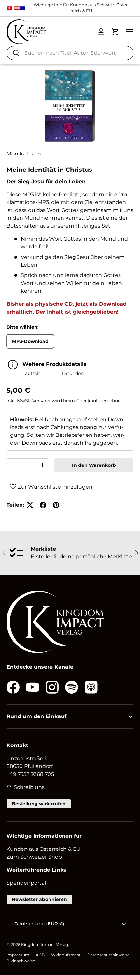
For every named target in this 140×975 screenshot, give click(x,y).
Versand (41, 401)
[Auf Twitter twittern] (29, 504)
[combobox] (70, 53)
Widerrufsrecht (66, 955)
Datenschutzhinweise (108, 955)
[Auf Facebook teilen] (42, 504)
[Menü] (129, 31)
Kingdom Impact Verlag (44, 944)
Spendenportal (26, 883)
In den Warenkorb (94, 465)
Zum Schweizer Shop (34, 857)
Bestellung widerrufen (39, 803)
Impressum (18, 955)
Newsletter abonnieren (39, 899)
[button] (115, 31)
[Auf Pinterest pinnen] (56, 504)
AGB (40, 955)
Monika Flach (24, 154)
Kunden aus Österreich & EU (44, 849)
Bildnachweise (21, 960)
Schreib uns (29, 787)
